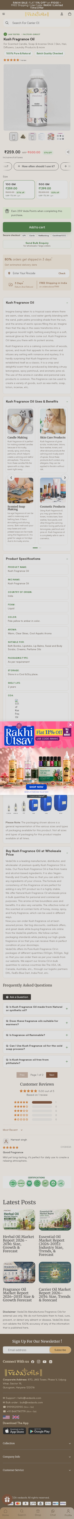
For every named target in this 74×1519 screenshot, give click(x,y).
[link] (37, 758)
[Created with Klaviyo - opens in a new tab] (37, 796)
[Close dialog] (70, 724)
